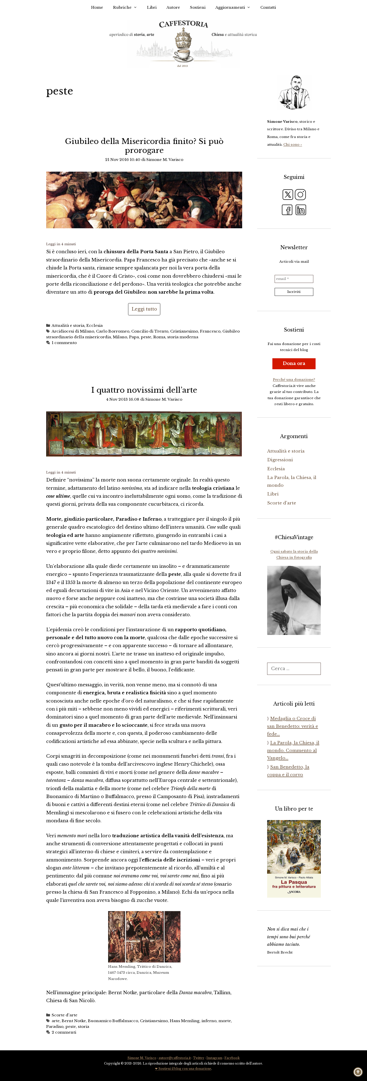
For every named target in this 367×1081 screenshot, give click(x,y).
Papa (134, 337)
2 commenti (64, 1032)
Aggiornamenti (230, 7)
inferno (208, 1020)
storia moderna (182, 337)
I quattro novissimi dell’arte (144, 390)
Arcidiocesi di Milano (73, 331)
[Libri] (294, 92)
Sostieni (197, 7)
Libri (152, 7)
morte (224, 1020)
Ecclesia (94, 325)
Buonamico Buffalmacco (113, 1020)
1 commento (64, 342)
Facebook (232, 1058)
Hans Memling (184, 1020)
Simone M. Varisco (141, 1058)
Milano (120, 337)
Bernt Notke (74, 1020)
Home (97, 7)
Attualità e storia (68, 325)
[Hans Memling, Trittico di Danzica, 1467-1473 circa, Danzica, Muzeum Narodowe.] (144, 936)
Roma (159, 337)
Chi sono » (292, 144)
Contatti (268, 7)
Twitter (198, 1058)
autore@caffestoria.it (175, 1058)
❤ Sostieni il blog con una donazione (183, 1069)
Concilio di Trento (149, 331)
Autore (173, 7)
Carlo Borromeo (112, 331)
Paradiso (54, 1026)
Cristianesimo (184, 331)
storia (83, 1026)
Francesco (210, 331)
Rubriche (122, 7)
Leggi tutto (144, 309)
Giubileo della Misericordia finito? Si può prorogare (144, 146)
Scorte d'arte (64, 1015)
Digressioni (280, 460)
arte (56, 1020)
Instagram (214, 1058)
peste (146, 337)
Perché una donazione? (294, 379)
